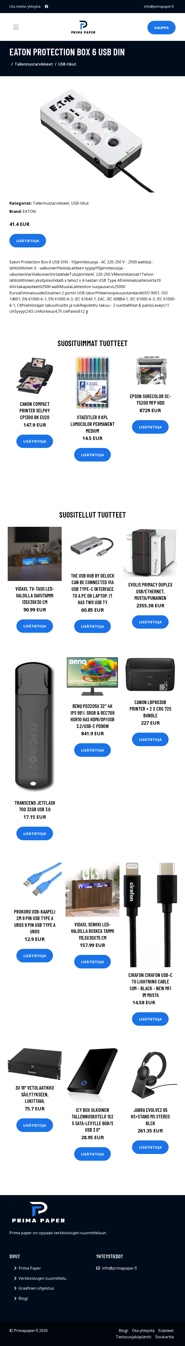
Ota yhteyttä (143, 1330)
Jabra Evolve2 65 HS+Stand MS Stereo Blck (150, 1116)
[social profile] (46, 6)
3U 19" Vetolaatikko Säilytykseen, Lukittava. (34, 1094)
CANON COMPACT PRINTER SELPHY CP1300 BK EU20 (35, 410)
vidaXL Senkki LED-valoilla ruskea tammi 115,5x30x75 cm (92, 931)
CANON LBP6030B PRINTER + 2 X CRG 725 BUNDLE (150, 708)
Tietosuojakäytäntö (133, 1336)
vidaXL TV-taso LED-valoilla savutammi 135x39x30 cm (34, 595)
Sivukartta (164, 1336)
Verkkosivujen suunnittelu (42, 1278)
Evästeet (166, 1330)
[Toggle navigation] (15, 27)
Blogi (23, 1298)
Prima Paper (30, 1268)
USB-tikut (67, 64)
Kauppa (161, 27)
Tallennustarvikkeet (34, 64)
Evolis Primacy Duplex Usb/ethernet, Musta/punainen (150, 591)
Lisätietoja (27, 240)
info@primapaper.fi (159, 6)
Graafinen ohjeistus (36, 1288)
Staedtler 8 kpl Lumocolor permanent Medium (93, 423)
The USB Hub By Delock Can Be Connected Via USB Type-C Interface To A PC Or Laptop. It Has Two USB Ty (92, 589)
